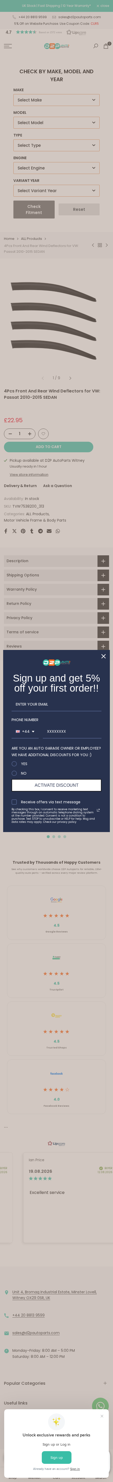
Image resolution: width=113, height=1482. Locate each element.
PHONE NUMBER (25, 719)
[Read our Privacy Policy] (98, 810)
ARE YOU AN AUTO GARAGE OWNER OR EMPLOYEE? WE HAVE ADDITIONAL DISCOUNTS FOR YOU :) (56, 751)
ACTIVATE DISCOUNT (57, 785)
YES (24, 763)
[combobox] (25, 731)
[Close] (103, 656)
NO (24, 773)
